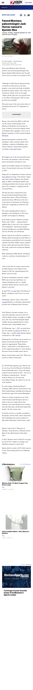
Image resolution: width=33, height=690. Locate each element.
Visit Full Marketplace (25, 464)
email (24, 93)
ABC (29, 317)
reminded (5, 302)
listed (29, 439)
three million (6, 177)
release (10, 386)
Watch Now (28, 2)
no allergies (16, 331)
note (13, 219)
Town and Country (15, 149)
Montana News (8, 15)
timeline (20, 186)
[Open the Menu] (2, 2)
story (20, 365)
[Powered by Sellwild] (28, 564)
